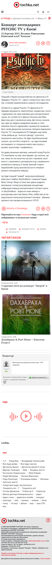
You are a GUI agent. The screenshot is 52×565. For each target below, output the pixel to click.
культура (7, 500)
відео (38, 494)
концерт (40, 497)
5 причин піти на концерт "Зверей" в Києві (24, 287)
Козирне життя (37, 470)
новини (12, 229)
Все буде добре (10, 464)
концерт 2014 (28, 229)
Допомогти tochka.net (24, 18)
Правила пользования (8, 553)
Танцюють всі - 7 (11, 488)
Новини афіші (8, 55)
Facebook (25, 215)
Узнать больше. (45, 558)
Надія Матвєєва (10, 476)
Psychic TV (14, 232)
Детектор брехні (11, 467)
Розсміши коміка (29, 479)
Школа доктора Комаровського (18, 494)
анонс (43, 229)
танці (5, 503)
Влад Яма (14, 461)
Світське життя (10, 482)
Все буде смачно (29, 464)
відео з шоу (8, 497)
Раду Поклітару (10, 479)
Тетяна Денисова (11, 491)
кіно (16, 500)
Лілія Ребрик (35, 473)
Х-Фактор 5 (27, 491)
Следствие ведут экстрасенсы (17, 485)
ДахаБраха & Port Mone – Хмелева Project (23, 341)
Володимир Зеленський (33, 461)
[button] (43, 12)
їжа (4, 506)
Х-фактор (40, 491)
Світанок (44, 479)
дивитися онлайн (25, 497)
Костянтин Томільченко (14, 473)
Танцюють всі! (29, 488)
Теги (5, 453)
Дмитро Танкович (11, 470)
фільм (24, 503)
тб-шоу (14, 503)
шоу (32, 503)
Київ (25, 470)
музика (25, 500)
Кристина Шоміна (17, 43)
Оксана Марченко (29, 476)
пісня (44, 500)
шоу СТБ (41, 503)
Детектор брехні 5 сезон (33, 467)
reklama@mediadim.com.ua (37, 541)
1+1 (4, 461)
